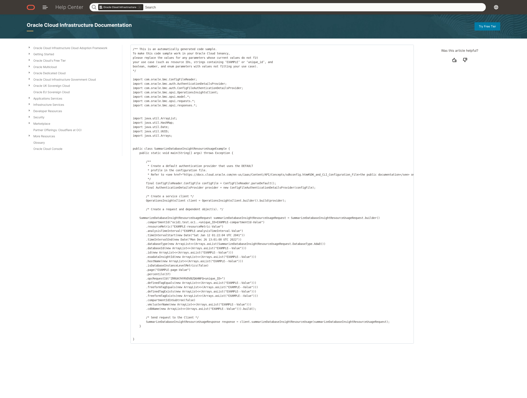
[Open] (29, 47)
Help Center (69, 7)
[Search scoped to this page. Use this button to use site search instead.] (139, 7)
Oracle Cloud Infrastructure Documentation (79, 25)
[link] (120, 7)
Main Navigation (45, 7)
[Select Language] (496, 7)
